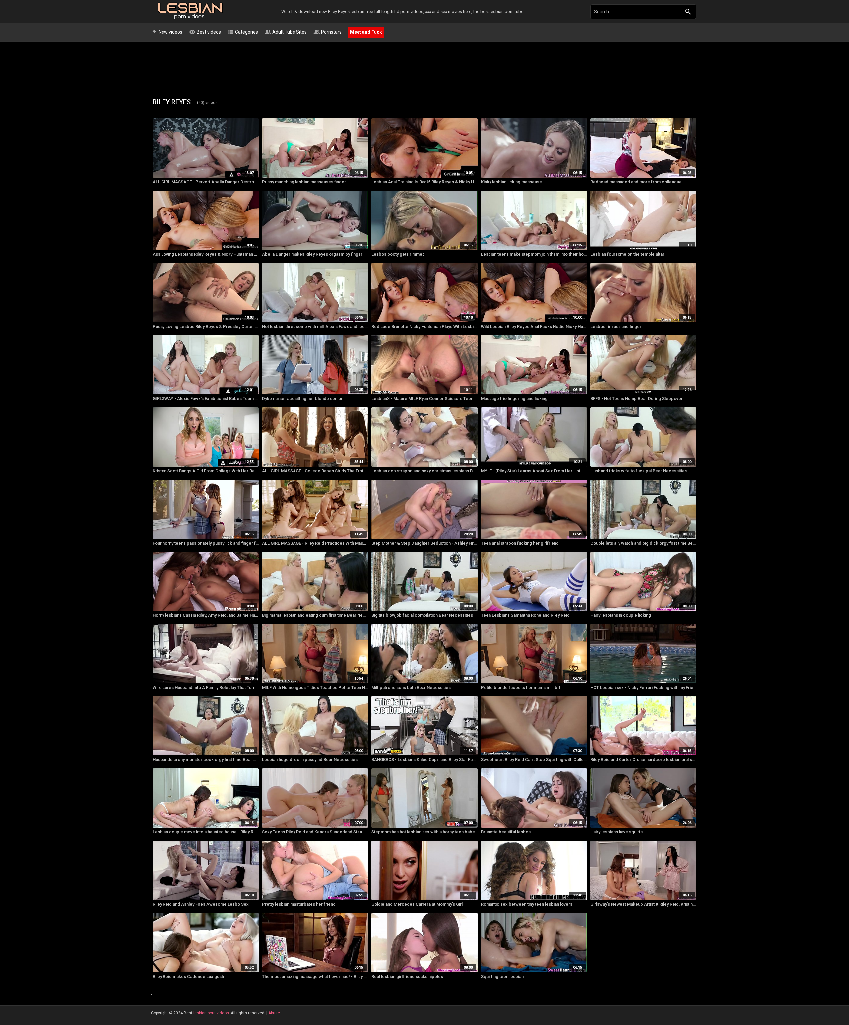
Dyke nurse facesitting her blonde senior (302, 398)
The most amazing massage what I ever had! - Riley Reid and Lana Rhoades (315, 976)
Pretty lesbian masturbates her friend (299, 904)
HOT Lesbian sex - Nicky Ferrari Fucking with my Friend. (643, 687)
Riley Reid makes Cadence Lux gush (188, 976)
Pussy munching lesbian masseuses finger (304, 181)
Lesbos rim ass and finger (615, 326)
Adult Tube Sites (286, 32)
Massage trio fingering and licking (514, 398)
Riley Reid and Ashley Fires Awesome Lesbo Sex (201, 904)
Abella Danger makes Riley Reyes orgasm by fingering (315, 254)
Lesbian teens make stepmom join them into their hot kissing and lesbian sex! (534, 254)
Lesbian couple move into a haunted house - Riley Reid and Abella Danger (206, 831)
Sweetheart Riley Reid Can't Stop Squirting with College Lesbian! (534, 759)
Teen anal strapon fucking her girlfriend (520, 543)
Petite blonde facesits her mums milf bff (521, 687)
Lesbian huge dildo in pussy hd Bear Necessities (310, 759)
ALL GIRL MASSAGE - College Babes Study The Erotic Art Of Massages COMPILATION (315, 470)
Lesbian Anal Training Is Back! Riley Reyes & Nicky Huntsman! (424, 181)
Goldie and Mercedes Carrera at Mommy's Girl (417, 904)
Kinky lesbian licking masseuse (511, 181)
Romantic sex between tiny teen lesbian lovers (526, 904)
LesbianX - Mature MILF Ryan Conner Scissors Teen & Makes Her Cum (424, 398)
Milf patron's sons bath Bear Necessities (411, 687)
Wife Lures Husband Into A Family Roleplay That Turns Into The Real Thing (206, 687)
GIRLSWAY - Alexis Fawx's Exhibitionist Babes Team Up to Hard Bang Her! (206, 398)
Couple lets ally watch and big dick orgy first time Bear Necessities (643, 543)
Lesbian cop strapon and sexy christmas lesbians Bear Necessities (424, 470)
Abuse (274, 1013)
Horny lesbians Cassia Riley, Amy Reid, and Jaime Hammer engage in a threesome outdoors (206, 615)
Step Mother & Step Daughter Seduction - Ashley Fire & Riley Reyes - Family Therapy (424, 543)
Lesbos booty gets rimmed (398, 254)
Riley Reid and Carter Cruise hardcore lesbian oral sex (643, 759)
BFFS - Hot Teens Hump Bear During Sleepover (636, 398)
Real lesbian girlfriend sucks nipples (407, 976)
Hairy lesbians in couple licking (620, 615)
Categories (243, 32)
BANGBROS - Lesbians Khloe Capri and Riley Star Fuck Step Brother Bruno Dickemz (424, 759)
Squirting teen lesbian (502, 976)
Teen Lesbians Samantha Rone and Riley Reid (525, 615)
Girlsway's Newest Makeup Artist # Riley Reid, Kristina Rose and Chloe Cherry (643, 904)
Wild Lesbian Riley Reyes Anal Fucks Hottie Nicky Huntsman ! (534, 326)
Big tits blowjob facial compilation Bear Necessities (422, 615)
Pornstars (327, 32)
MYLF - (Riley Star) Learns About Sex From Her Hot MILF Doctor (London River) (534, 470)
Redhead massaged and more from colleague (636, 181)
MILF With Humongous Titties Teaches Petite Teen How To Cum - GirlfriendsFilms (315, 687)
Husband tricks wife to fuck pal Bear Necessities (638, 470)
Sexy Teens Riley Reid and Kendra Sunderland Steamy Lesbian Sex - (315, 831)
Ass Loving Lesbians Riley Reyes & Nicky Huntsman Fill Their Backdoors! (206, 254)
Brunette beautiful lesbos (506, 831)
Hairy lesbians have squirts (616, 831)
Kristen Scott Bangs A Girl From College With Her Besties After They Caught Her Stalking (206, 470)
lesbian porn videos (211, 1013)
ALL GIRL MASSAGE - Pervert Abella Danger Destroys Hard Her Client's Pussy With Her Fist (206, 181)
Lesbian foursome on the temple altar (627, 254)
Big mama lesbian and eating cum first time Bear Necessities (315, 615)
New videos (166, 32)
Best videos (205, 32)
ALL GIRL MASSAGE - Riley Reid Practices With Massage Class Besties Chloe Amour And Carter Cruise (315, 543)
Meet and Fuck (366, 32)
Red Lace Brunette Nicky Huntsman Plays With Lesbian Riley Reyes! (424, 326)
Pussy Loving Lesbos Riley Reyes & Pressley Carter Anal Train (206, 326)
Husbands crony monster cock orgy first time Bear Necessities (206, 759)
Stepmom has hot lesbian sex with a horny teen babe (423, 831)
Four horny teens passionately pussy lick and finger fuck (206, 543)
